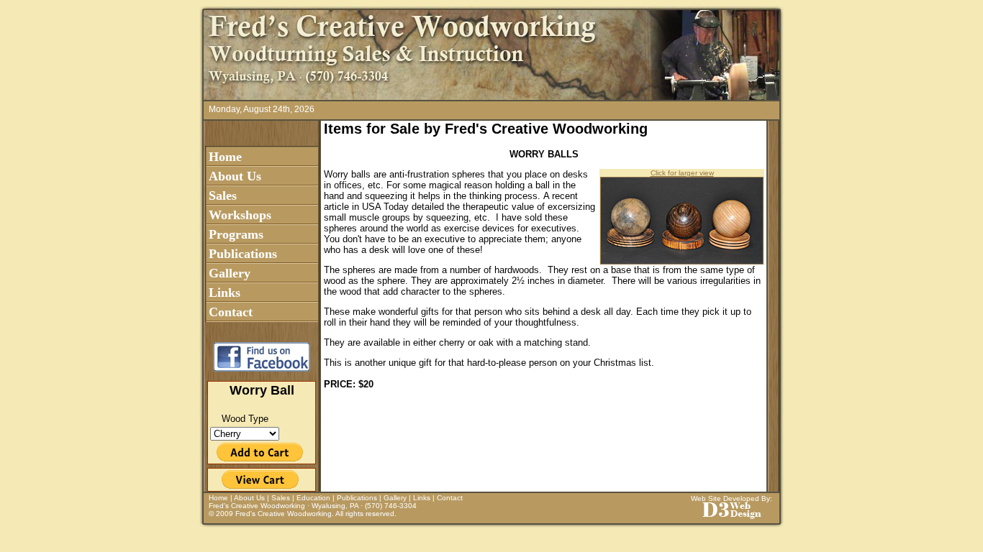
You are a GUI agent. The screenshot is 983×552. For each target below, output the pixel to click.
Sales (223, 195)
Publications (243, 254)
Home (225, 157)
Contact (231, 312)
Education (313, 498)
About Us (235, 176)
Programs (236, 234)
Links (224, 292)
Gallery (229, 273)
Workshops (240, 215)
